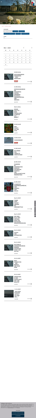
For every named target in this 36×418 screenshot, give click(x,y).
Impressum (18, 407)
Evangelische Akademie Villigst (9, 33)
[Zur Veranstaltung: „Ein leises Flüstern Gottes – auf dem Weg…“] (29, 299)
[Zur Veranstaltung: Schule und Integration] (29, 237)
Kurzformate (18, 33)
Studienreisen (15, 31)
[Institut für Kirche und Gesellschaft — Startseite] (28, 3)
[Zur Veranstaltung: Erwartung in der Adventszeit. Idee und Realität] (29, 284)
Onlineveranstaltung (25, 33)
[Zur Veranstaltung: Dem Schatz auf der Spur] (29, 132)
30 (29, 62)
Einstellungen (18, 410)
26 (13, 62)
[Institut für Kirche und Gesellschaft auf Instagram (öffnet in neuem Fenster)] (35, 216)
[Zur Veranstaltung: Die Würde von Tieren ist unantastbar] (29, 156)
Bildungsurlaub (21, 31)
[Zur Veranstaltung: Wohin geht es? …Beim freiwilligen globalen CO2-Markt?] (29, 119)
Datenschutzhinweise (11, 407)
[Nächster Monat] (31, 47)
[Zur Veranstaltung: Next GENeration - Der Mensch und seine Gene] (29, 269)
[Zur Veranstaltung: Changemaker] (29, 143)
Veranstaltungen (8, 26)
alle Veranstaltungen (8, 31)
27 (17, 62)
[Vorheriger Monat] (27, 47)
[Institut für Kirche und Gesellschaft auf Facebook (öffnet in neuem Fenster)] (35, 214)
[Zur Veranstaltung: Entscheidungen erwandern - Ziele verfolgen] (29, 81)
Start (3, 26)
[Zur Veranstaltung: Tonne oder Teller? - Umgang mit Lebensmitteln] (29, 209)
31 (5, 64)
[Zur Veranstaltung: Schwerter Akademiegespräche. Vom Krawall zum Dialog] (29, 193)
